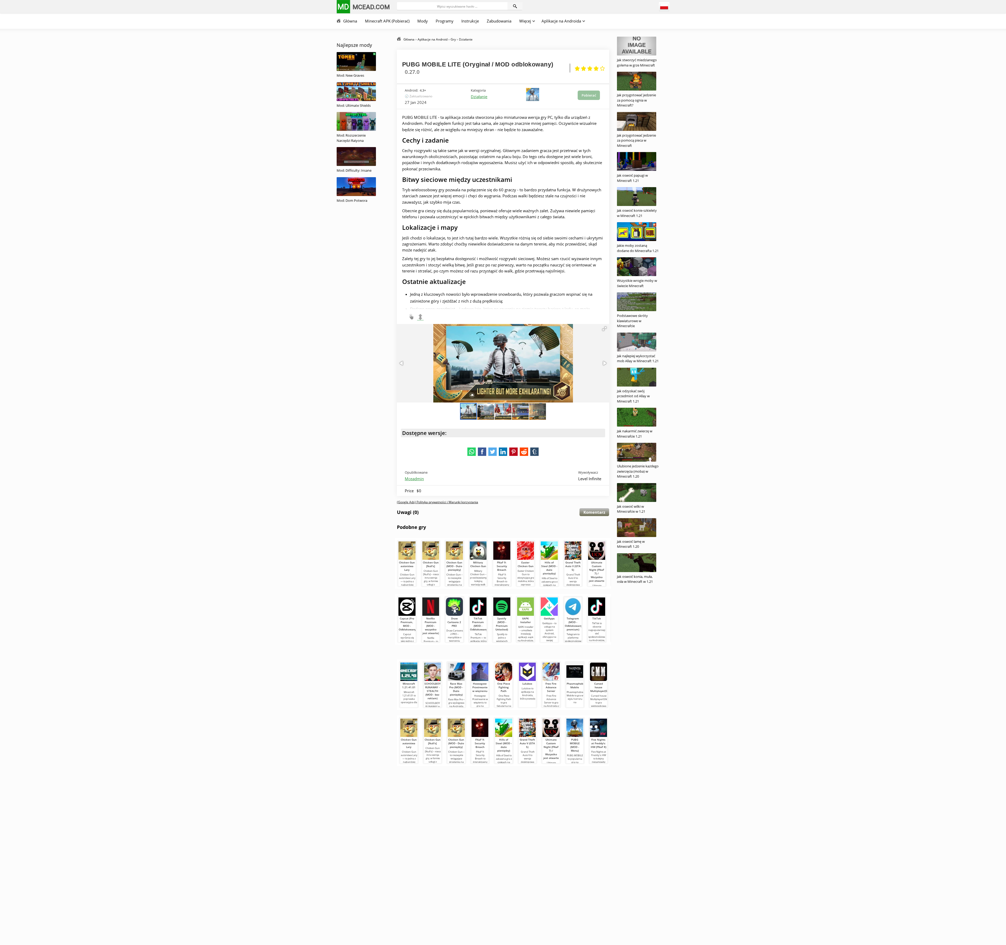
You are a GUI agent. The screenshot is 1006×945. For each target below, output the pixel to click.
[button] (604, 329)
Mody (422, 21)
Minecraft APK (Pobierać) (387, 21)
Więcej (525, 21)
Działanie (479, 96)
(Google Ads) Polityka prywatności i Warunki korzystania (437, 502)
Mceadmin (414, 478)
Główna (350, 21)
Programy (444, 21)
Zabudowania (499, 21)
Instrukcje (470, 21)
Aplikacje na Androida (561, 21)
